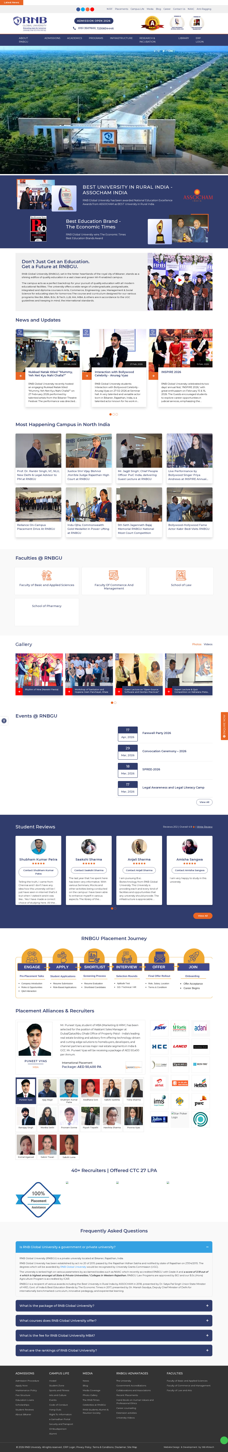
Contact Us (179, 9)
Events (52, 1400)
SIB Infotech (208, 1447)
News (86, 1380)
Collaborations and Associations (133, 1390)
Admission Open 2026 (94, 20)
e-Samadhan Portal (59, 1419)
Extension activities (126, 1412)
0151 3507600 (87, 28)
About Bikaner (23, 1414)
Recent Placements (127, 1395)
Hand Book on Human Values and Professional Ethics (135, 1402)
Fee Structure (23, 1395)
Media (150, 9)
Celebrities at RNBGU (94, 1404)
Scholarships (22, 1404)
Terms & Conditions (103, 1447)
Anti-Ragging (204, 9)
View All (204, 802)
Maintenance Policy (26, 1390)
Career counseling (126, 1408)
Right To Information (60, 1414)
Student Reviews (25, 1409)
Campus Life (137, 9)
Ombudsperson (58, 1428)
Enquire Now (224, 725)
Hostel (52, 1380)
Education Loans (25, 1400)
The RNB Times (91, 1400)
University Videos (125, 1417)
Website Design (172, 1447)
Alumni (53, 1433)
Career (167, 9)
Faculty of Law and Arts (179, 1390)
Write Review (204, 826)
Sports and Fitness (59, 1390)
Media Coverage (91, 1390)
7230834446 (105, 28)
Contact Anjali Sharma (38, 870)
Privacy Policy (83, 1447)
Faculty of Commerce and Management (188, 1385)
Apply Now (22, 1385)
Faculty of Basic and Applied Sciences (187, 1380)
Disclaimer (120, 1447)
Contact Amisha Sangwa (89, 870)
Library (183, 38)
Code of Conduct (58, 1404)
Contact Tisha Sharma (189, 870)
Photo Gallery (90, 1395)
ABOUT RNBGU (23, 40)
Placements (121, 9)
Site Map (132, 1447)
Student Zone (56, 1385)
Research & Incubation (147, 40)
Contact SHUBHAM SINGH (139, 870)
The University (123, 1380)
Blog (158, 9)
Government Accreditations (131, 1385)
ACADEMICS (74, 38)
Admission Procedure (27, 1380)
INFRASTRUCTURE (121, 38)
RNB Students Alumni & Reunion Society (96, 1411)
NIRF (109, 9)
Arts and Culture (57, 1395)
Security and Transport (61, 1424)
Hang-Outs (55, 1409)
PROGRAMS (96, 38)
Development (190, 1447)
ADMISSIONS (52, 38)
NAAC (191, 9)
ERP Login (200, 40)
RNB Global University (73, 1266)
